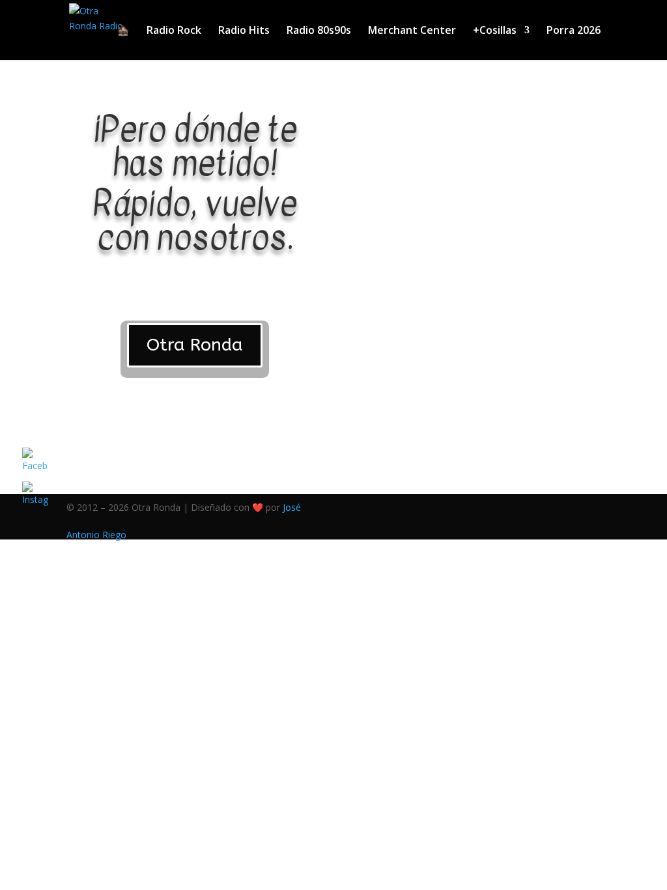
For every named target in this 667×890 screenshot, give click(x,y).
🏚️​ (123, 31)
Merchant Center (412, 31)
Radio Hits (244, 31)
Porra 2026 (573, 31)
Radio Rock (174, 31)
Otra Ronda (195, 344)
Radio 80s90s (319, 31)
